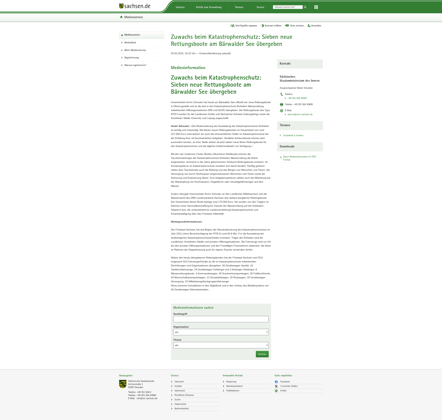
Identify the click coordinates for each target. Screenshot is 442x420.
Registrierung (131, 57)
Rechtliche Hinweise (184, 395)
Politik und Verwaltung (209, 7)
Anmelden (316, 25)
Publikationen (232, 390)
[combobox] (288, 7)
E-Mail (283, 390)
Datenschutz (180, 404)
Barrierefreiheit (182, 408)
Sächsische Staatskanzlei (141, 381)
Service (260, 7)
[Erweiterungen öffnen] (316, 7)
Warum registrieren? (135, 65)
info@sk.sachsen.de (147, 398)
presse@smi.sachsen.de (300, 114)
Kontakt (178, 386)
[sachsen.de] (143, 7)
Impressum (180, 390)
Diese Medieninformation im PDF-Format (300, 158)
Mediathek (130, 42)
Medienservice (133, 17)
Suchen (262, 354)
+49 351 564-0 (144, 392)
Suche (178, 399)
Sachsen (180, 7)
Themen (239, 7)
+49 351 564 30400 (297, 98)
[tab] (143, 376)
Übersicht (179, 381)
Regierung (231, 381)
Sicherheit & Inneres (293, 135)
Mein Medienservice (135, 50)
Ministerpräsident (234, 386)
